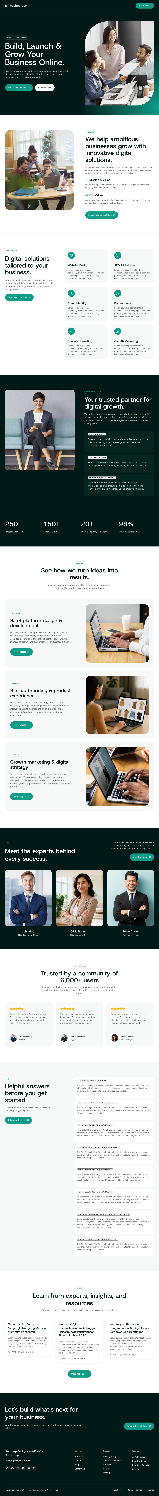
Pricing (106, 1473)
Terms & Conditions (112, 1460)
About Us (79, 1456)
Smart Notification (140, 1461)
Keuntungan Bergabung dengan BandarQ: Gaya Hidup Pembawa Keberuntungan (129, 1328)
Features (107, 1469)
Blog (77, 1465)
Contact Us (80, 1469)
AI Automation (138, 1457)
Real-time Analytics (141, 1465)
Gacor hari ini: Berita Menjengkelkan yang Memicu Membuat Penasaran (27, 1328)
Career (78, 1460)
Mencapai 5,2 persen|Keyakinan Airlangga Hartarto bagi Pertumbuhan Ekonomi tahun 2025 (77, 1330)
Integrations (137, 1469)
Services (107, 1465)
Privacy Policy (109, 1456)
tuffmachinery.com (17, 5)
